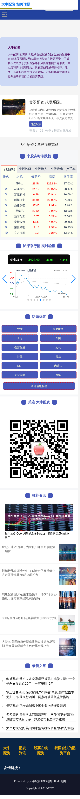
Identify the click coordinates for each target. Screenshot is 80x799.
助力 (20, 366)
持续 (20, 356)
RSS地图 (46, 781)
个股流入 (41, 168)
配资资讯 (22, 750)
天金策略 (19, 375)
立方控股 (19, 233)
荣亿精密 (19, 227)
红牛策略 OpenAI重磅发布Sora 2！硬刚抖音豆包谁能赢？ (37, 535)
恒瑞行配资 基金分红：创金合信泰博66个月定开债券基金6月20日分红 (28, 572)
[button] (4, 279)
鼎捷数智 (19, 205)
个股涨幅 (9, 169)
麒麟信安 (19, 200)
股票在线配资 (41, 750)
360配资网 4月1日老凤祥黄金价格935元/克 (29, 618)
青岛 (58, 356)
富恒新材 (19, 194)
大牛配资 (6, 750)
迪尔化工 (19, 216)
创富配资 (19, 347)
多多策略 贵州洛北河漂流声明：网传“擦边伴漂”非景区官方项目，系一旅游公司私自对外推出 (40, 716)
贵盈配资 (35, 124)
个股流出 (57, 168)
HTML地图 (59, 781)
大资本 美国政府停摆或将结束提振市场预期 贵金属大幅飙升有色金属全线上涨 (28, 643)
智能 (20, 329)
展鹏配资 (58, 329)
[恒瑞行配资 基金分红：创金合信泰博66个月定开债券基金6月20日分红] (67, 576)
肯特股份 (19, 222)
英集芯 (20, 211)
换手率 (71, 168)
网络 (58, 375)
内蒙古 (58, 366)
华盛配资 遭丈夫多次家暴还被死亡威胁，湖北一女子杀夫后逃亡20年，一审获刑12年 (40, 681)
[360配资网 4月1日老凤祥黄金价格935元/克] (66, 623)
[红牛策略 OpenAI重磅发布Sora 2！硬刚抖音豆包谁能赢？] (39, 517)
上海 (20, 338)
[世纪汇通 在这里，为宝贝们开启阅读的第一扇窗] (67, 552)
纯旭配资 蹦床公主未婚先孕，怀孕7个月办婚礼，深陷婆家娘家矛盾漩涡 (29, 596)
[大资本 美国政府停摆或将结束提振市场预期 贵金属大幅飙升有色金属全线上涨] (67, 647)
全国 (58, 338)
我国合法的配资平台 (65, 750)
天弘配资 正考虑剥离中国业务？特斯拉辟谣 (36, 705)
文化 (58, 347)
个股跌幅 (25, 168)
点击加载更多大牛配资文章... (39, 144)
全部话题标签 (39, 386)
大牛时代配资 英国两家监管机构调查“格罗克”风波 (40, 728)
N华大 (19, 183)
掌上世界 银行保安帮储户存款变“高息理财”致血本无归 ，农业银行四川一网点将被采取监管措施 (40, 694)
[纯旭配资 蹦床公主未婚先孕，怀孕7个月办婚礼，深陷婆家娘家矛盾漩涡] (67, 600)
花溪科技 (19, 189)
